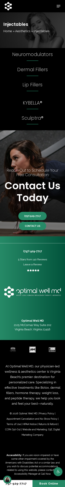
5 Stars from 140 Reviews (32, 259)
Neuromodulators (32, 54)
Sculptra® (33, 118)
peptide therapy (22, 398)
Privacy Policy (46, 413)
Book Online (48, 483)
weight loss (50, 393)
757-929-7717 (16, 483)
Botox (44, 387)
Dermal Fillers (32, 69)
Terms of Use (13, 424)
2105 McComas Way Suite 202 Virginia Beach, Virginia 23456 (32, 325)
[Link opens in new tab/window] (26, 315)
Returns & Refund (47, 424)
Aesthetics (22, 31)
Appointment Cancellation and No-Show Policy (31, 419)
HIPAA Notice (30, 424)
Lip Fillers (32, 85)
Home (7, 31)
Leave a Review (32, 264)
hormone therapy (27, 393)
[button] (58, 471)
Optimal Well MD (21, 366)
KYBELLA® (32, 103)
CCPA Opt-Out (12, 429)
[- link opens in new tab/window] (13, 349)
